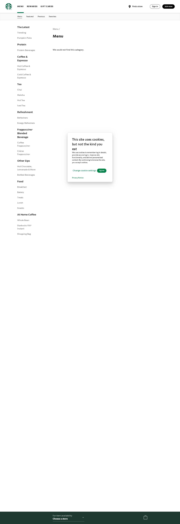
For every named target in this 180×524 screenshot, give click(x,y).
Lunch (20, 202)
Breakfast (22, 187)
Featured (29, 16)
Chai (19, 89)
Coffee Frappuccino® (23, 144)
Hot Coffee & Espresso (23, 68)
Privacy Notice (78, 178)
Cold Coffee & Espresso (24, 76)
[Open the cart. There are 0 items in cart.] (145, 517)
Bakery (20, 192)
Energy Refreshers (26, 123)
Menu (20, 6)
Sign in (155, 6)
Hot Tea (21, 100)
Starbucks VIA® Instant (24, 227)
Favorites (52, 16)
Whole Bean (23, 220)
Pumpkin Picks (24, 38)
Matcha (21, 95)
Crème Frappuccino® (23, 153)
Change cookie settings (84, 171)
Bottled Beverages (26, 174)
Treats (20, 197)
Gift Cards (47, 6)
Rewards (32, 6)
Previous (41, 16)
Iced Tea (21, 105)
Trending (21, 32)
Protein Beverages (26, 50)
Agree (101, 171)
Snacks (20, 208)
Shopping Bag (24, 234)
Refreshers (22, 117)
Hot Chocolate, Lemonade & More (26, 168)
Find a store (137, 6)
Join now (168, 6)
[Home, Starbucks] (8, 7)
